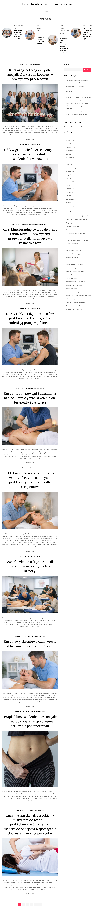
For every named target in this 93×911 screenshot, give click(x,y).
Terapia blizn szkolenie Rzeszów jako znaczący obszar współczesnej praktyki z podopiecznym (30, 721)
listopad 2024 (70, 206)
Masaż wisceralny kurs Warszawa (75, 281)
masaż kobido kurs (71, 278)
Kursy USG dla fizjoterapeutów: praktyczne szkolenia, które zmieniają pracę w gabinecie (30, 318)
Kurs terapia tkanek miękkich (74, 264)
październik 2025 (71, 168)
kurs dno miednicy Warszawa (74, 250)
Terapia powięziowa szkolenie (35, 388)
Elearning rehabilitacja (72, 226)
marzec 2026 (70, 150)
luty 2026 (68, 154)
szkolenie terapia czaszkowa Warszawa (77, 299)
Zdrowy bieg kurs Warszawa (74, 309)
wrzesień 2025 (70, 171)
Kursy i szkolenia (18, 25)
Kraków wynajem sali (72, 243)
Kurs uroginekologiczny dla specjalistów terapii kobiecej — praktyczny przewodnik (30, 74)
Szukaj (67, 65)
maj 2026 (69, 143)
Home (46, 11)
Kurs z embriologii (71, 268)
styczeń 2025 (70, 199)
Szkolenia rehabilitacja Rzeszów (75, 292)
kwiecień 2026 (70, 147)
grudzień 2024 (70, 202)
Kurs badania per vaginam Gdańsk (76, 247)
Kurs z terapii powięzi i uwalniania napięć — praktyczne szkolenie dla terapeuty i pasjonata (30, 398)
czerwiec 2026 (70, 140)
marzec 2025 (70, 192)
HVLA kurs (69, 236)
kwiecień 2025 (70, 188)
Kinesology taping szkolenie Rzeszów (77, 240)
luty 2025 (68, 195)
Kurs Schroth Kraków (72, 257)
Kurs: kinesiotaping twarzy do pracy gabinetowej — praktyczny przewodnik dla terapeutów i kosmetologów (64, 44)
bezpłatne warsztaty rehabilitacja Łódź (77, 219)
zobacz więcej (30, 139)
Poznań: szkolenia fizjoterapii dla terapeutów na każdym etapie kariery (30, 566)
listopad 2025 (70, 164)
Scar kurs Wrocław (71, 288)
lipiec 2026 (69, 137)
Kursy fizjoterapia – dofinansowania (47, 4)
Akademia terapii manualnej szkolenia (77, 216)
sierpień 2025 (70, 175)
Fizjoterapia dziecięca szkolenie (75, 233)
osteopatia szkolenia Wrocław (74, 285)
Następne (37, 905)
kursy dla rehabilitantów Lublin (75, 271)
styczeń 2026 (70, 157)
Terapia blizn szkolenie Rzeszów (35, 711)
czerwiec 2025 (70, 181)
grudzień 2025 (70, 161)
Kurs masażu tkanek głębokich (35, 810)
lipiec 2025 (69, 178)
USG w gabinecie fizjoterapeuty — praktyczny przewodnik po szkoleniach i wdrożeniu (41, 37)
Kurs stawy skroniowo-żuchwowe (35, 636)
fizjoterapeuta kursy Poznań (74, 229)
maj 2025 (68, 185)
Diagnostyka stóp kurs (72, 223)
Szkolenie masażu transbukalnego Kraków (35, 224)
